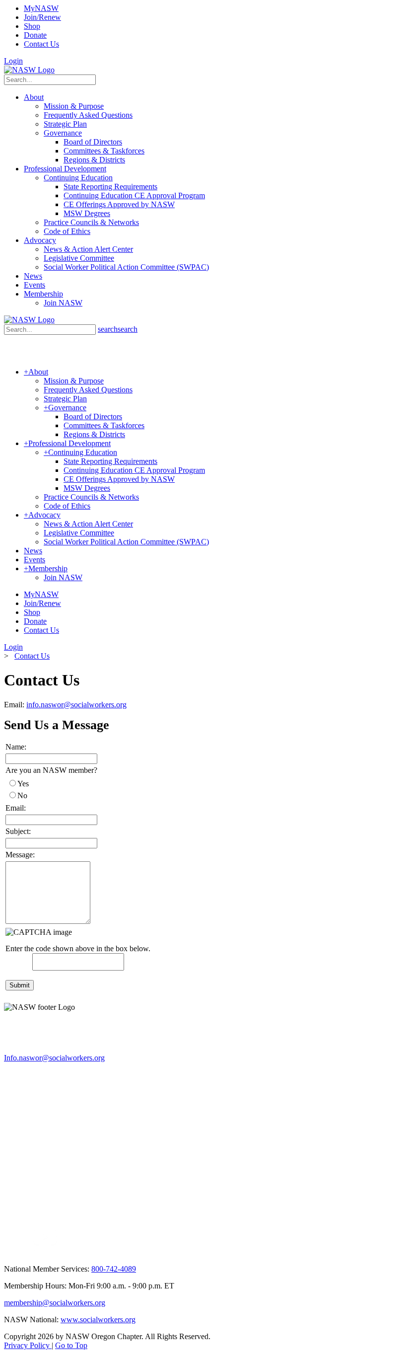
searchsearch (117, 329)
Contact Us (41, 44)
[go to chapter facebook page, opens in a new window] (21, 1252)
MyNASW (41, 8)
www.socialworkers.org (98, 1319)
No (22, 795)
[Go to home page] (29, 70)
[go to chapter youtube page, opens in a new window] (45, 1252)
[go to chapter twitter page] (10, 1252)
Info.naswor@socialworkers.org (54, 1058)
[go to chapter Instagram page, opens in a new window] (157, 1252)
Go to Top (71, 1345)
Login (13, 61)
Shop (32, 26)
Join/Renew (42, 17)
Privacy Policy (28, 1345)
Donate (35, 35)
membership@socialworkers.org (54, 1302)
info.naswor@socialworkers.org (76, 704)
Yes (23, 783)
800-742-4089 (113, 1269)
